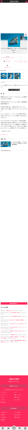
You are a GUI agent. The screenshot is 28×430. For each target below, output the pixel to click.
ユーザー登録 (17, 412)
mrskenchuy (3, 316)
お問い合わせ (17, 417)
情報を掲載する (13, 303)
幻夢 (2, 310)
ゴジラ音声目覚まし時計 (14, 312)
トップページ (4, 392)
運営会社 (3, 419)
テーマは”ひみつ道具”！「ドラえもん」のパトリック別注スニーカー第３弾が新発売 (18, 143)
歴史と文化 (3, 402)
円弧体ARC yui (9, 310)
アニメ (15, 61)
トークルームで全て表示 (14, 89)
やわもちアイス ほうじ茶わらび (17, 323)
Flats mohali (4, 323)
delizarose (3, 312)
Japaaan (14, 1)
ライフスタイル (18, 399)
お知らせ (3, 414)
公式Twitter (3, 417)
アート (16, 392)
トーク (21, 56)
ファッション (8, 61)
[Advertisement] (14, 18)
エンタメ (3, 399)
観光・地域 (17, 397)
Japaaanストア (4, 412)
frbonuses (3, 320)
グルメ (2, 397)
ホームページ (7, 67)
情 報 (7, 56)
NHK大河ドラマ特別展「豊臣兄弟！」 (17, 320)
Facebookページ (18, 414)
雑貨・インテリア (18, 394)
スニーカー (20, 61)
